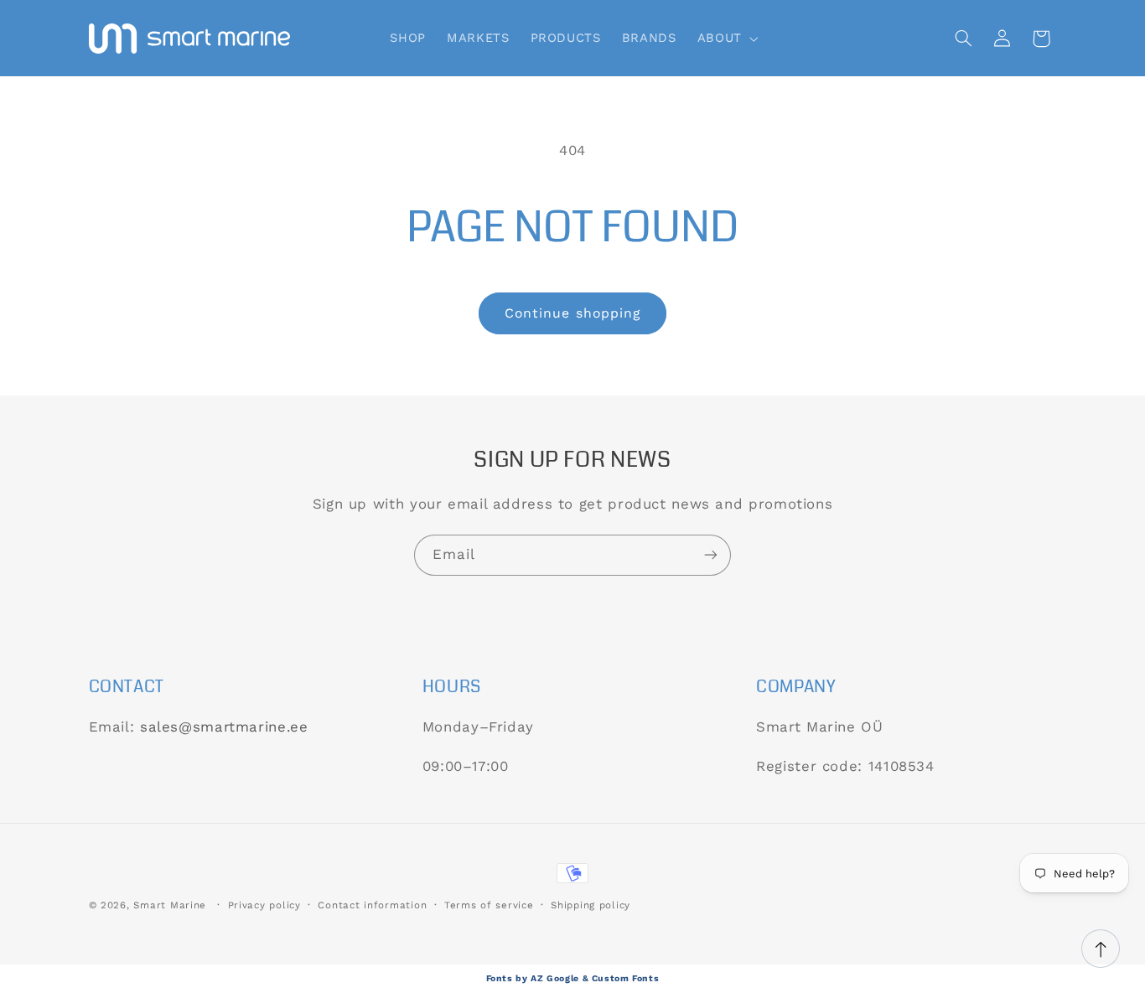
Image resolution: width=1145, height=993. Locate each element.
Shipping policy (590, 905)
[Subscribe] (711, 555)
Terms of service (489, 905)
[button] (725, 38)
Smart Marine (169, 905)
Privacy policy (264, 905)
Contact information (372, 905)
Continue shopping (572, 313)
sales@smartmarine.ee (224, 726)
